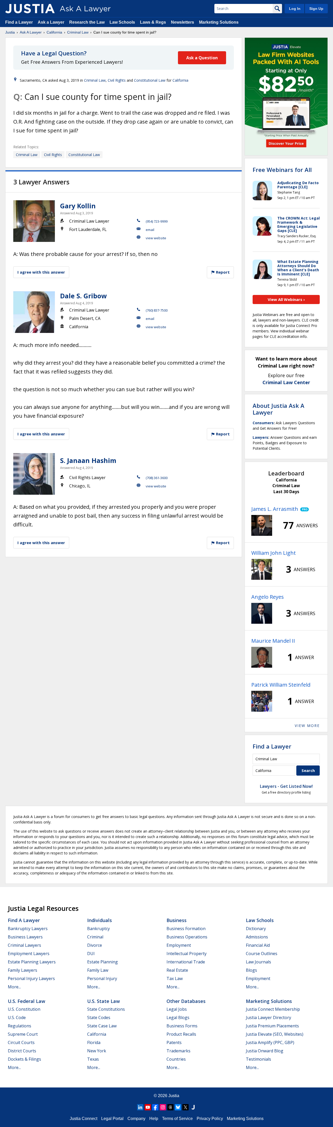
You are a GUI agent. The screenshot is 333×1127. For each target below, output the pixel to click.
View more (307, 725)
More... (14, 987)
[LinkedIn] (140, 1107)
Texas (93, 1059)
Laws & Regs (153, 22)
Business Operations (186, 937)
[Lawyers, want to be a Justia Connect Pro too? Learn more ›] (303, 509)
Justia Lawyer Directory (268, 1017)
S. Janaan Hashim (88, 460)
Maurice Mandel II (273, 640)
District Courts (22, 1051)
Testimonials (258, 1059)
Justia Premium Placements (272, 1026)
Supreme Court (23, 1034)
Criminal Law (77, 32)
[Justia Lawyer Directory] (193, 1107)
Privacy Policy (210, 1118)
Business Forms (181, 1026)
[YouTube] (148, 1107)
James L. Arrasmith (274, 508)
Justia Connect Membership (273, 1009)
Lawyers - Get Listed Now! (286, 786)
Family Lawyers (22, 970)
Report (222, 272)
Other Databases (186, 1001)
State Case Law (102, 1026)
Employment (178, 945)
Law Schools (122, 22)
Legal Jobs (176, 1009)
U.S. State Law (103, 1001)
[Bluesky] (178, 1107)
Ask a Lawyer (51, 22)
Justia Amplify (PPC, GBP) (270, 1042)
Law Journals (258, 962)
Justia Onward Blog (264, 1051)
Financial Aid (258, 945)
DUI (91, 953)
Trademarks (178, 1051)
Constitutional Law (149, 80)
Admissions (257, 937)
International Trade (185, 962)
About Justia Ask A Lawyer (278, 409)
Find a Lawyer (19, 22)
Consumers (263, 422)
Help (153, 1118)
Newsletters (182, 22)
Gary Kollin (78, 205)
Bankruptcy (98, 928)
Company (136, 1118)
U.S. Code (17, 1017)
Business (176, 920)
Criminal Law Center (286, 382)
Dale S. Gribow (83, 295)
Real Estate (177, 970)
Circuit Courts (21, 1042)
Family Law (97, 970)
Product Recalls (181, 1034)
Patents (174, 1042)
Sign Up (316, 9)
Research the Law (87, 22)
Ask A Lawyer (31, 32)
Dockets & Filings (24, 1059)
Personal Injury (102, 978)
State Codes (98, 1017)
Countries (176, 1059)
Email (150, 229)
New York (96, 1051)
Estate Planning (102, 962)
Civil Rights (117, 80)
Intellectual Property (186, 953)
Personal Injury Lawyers (31, 978)
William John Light (273, 552)
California (54, 32)
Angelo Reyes (267, 596)
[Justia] (30, 8)
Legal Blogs (177, 1017)
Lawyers (260, 437)
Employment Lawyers (28, 953)
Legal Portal (112, 1118)
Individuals (99, 920)
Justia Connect (83, 1118)
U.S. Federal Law (26, 1001)
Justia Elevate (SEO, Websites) (274, 1034)
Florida (93, 1042)
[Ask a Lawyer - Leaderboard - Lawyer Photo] (261, 525)
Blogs (251, 970)
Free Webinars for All (282, 169)
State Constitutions (106, 1009)
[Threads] (170, 1107)
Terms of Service (177, 1118)
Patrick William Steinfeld (280, 684)
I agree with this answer (41, 272)
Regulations (19, 1026)
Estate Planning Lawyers (32, 962)
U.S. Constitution (24, 1009)
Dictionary (256, 928)
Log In (294, 9)
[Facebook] (155, 1107)
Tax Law (174, 978)
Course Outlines (261, 953)
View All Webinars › (286, 299)
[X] (185, 1107)
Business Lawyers (25, 937)
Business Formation (186, 928)
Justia (10, 32)
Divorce (94, 945)
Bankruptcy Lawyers (28, 928)
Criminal (95, 937)
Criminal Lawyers (24, 945)
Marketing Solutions (219, 22)
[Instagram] (163, 1107)
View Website (156, 238)
